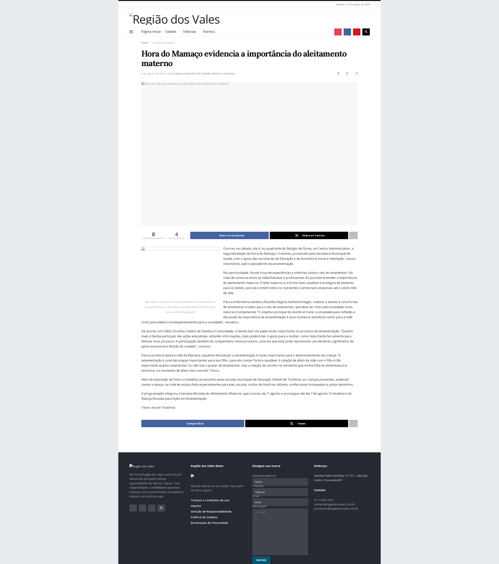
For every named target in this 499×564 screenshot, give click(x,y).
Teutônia (229, 73)
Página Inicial (151, 31)
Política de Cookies (204, 517)
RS (199, 73)
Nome (264, 475)
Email (255, 496)
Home (144, 42)
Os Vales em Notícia (163, 42)
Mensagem (259, 506)
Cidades (170, 31)
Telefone (258, 486)
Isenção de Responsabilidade (211, 511)
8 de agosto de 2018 (153, 73)
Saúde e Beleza (212, 73)
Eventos (209, 31)
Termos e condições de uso (210, 500)
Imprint (196, 506)
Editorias (189, 31)
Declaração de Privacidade (209, 523)
